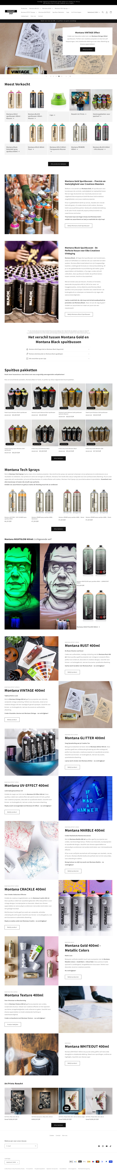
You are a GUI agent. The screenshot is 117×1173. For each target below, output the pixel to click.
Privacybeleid (29, 1168)
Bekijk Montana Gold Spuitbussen (78, 225)
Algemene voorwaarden (52, 1168)
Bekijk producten (58, 62)
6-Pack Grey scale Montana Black (40, 448)
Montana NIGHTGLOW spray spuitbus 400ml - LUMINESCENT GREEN (93, 582)
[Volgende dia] (66, 76)
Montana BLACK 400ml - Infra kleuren (101, 148)
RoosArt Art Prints (77, 114)
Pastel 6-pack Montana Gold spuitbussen (96, 412)
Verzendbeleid (63, 1168)
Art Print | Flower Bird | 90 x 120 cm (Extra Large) (72, 1117)
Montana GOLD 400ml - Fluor (36, 148)
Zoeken (52, 1135)
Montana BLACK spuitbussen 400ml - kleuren (35, 116)
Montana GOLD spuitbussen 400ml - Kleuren (13, 116)
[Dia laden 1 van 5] (50, 76)
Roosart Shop (11, 1168)
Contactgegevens (72, 1168)
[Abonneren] (35, 1146)
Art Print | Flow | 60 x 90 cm (12, 1117)
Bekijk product (72, 672)
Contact (58, 1135)
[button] (34, 8)
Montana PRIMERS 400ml (78, 148)
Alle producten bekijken (58, 164)
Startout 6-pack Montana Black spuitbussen (43, 412)
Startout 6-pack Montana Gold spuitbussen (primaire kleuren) (70, 413)
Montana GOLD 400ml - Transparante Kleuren (58, 148)
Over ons (64, 1135)
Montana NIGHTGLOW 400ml (87, 627)
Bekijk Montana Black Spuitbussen (79, 314)
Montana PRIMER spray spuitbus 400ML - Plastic (98, 517)
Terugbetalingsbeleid (40, 1168)
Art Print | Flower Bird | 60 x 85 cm (95, 1117)
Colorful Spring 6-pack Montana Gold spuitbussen (15, 449)
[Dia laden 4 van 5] (59, 76)
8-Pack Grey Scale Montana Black (68, 448)
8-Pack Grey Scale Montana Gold (94, 448)
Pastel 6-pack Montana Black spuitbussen (16, 412)
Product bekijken (12, 1024)
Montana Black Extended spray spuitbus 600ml (12, 149)
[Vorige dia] (46, 76)
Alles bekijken (58, 458)
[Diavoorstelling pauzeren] (71, 76)
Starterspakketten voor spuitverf (101, 115)
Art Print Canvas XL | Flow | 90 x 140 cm (42, 1117)
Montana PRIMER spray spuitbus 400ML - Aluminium (42, 518)
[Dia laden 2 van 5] (53, 76)
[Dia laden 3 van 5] (56, 76)
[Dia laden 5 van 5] (61, 76)
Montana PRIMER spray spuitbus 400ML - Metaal (71, 517)
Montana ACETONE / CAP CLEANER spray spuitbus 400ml (16, 518)
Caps (51, 115)
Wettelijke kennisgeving (84, 1168)
